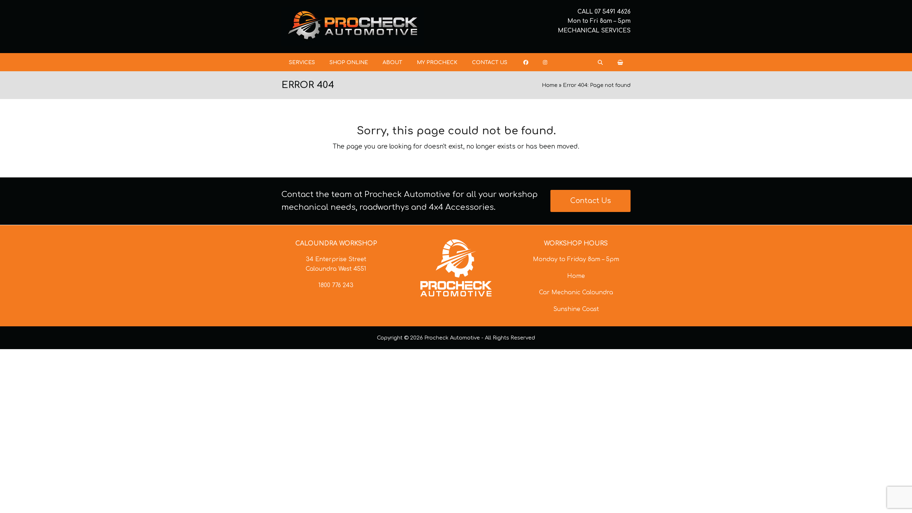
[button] (620, 62)
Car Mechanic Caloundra (576, 292)
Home (550, 85)
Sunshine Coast (576, 309)
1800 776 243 (335, 285)
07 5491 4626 (613, 12)
